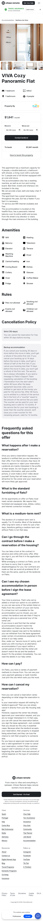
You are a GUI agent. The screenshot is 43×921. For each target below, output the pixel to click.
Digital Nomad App (9, 859)
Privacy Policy (4, 894)
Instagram (27, 852)
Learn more (30, 9)
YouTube (26, 859)
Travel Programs (8, 867)
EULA (39, 893)
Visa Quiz (27, 825)
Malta (4, 833)
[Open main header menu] (39, 3)
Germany (5, 837)
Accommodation (8, 20)
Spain (4, 814)
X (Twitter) (27, 867)
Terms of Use (12, 894)
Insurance (27, 822)
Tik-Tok (26, 863)
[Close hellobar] (40, 9)
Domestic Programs (9, 871)
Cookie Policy (31, 894)
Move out (25, 126)
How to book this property (21, 155)
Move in (8, 126)
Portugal (5, 818)
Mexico (4, 841)
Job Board (27, 837)
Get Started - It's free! (21, 794)
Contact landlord (21, 138)
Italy (3, 822)
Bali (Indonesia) (7, 829)
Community (27, 829)
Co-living (5, 875)
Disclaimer (22, 893)
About (4, 852)
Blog (3, 863)
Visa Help (27, 814)
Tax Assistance (29, 818)
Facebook (27, 856)
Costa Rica (6, 825)
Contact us (6, 856)
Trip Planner (27, 833)
